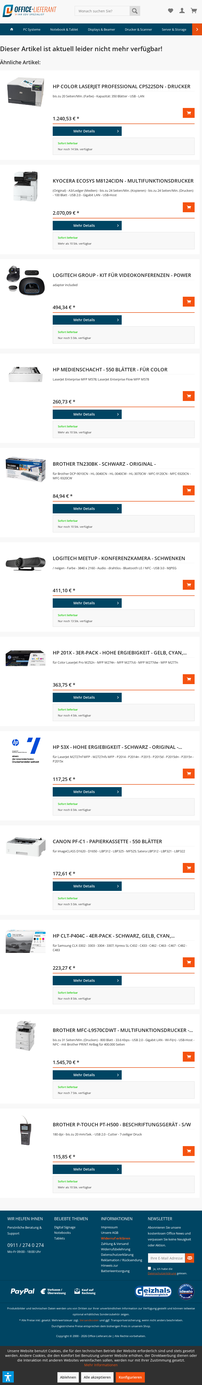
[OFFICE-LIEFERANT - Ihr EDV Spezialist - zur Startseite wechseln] (29, 11)
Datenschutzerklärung (117, 1254)
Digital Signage (64, 1227)
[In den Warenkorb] (189, 113)
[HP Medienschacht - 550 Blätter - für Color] (25, 398)
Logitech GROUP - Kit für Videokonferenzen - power (122, 275)
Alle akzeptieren (97, 1377)
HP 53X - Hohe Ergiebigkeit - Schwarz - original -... (117, 747)
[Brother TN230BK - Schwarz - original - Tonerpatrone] (25, 492)
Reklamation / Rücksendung (121, 1260)
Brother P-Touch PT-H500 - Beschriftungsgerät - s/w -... (122, 1125)
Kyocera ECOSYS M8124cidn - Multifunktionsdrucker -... (123, 181)
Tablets (59, 1238)
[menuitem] (107, 11)
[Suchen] (135, 11)
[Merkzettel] (170, 11)
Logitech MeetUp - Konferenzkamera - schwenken (119, 558)
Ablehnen (68, 1377)
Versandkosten (89, 1320)
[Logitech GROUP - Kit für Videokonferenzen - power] (25, 304)
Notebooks (62, 1232)
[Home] (11, 29)
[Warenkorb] (194, 11)
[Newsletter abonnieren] (189, 1258)
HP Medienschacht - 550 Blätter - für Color (110, 369)
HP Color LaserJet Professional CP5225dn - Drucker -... (121, 87)
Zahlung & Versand (115, 1243)
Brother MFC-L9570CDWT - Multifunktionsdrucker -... (123, 1030)
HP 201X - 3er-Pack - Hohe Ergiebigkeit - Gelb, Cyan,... (120, 652)
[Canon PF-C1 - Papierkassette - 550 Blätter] (25, 870)
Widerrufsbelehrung (115, 1249)
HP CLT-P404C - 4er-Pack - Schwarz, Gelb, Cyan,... (114, 935)
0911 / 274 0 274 (25, 1245)
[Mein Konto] (182, 11)
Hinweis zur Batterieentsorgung (115, 1268)
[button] (8, 1377)
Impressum (109, 1227)
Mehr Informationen (101, 1365)
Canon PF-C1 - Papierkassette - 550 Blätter (107, 841)
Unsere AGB (109, 1232)
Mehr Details (84, 131)
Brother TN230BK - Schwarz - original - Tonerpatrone (104, 465)
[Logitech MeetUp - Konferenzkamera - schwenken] (25, 587)
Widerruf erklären (115, 1238)
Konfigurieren (130, 1377)
